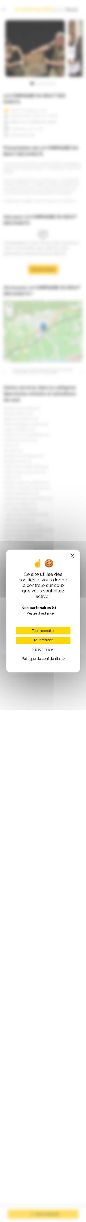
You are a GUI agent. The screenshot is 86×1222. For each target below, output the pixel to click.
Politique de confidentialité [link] (43, 659)
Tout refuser (43, 640)
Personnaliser (43, 649)
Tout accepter (43, 631)
